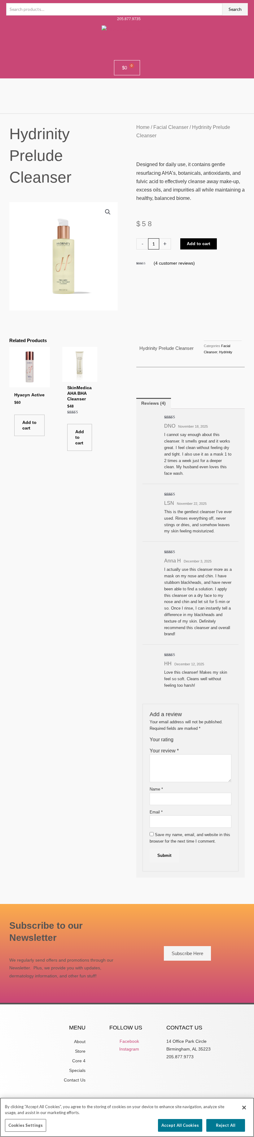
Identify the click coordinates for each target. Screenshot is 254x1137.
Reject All (225, 1125)
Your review (164, 750)
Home (143, 127)
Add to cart (198, 243)
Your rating (161, 739)
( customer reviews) (174, 263)
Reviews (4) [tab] (153, 403)
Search (235, 9)
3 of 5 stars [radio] (190, 741)
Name (156, 789)
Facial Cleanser (170, 127)
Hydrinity (225, 352)
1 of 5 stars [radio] (178, 741)
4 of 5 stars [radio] (196, 741)
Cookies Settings (25, 1125)
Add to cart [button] (29, 425)
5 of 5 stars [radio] (202, 741)
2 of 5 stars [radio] (184, 741)
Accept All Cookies (180, 1125)
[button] (127, 96)
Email (156, 812)
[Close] (244, 1107)
